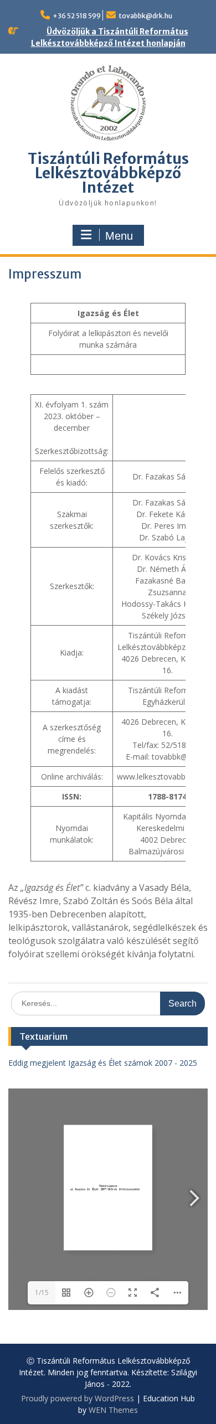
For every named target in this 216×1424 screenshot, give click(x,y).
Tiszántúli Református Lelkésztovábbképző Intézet (108, 173)
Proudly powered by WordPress (77, 1398)
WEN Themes (113, 1410)
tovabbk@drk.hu (145, 16)
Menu (119, 236)
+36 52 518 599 (77, 16)
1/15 (42, 1292)
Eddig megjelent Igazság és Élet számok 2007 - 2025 (102, 1062)
